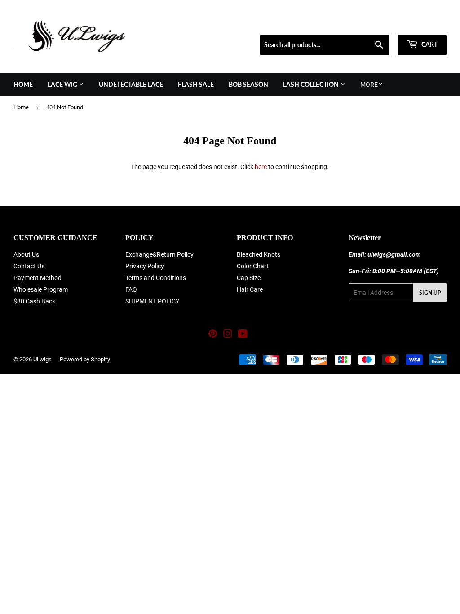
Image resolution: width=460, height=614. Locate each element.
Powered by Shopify (85, 359)
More (369, 84)
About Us (26, 254)
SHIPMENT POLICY (152, 301)
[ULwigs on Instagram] (227, 334)
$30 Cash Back (34, 301)
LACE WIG (63, 84)
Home (23, 84)
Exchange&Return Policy (159, 254)
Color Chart (253, 266)
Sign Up (430, 292)
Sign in (382, 24)
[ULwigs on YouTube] (243, 334)
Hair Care (250, 289)
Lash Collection (311, 84)
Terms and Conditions (155, 277)
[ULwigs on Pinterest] (212, 334)
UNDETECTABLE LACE (131, 84)
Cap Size (249, 277)
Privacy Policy (144, 266)
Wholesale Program (40, 289)
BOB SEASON (248, 84)
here (261, 166)
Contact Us (28, 266)
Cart (429, 44)
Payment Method (37, 277)
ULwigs (42, 359)
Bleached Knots (258, 254)
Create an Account (424, 24)
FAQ (131, 289)
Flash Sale (196, 84)
